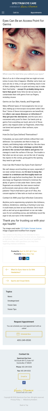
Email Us (24, 376)
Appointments (36, 13)
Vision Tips (30, 254)
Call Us (16, 13)
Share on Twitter (24, 258)
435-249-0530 (27, 367)
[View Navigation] (3, 12)
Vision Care (12, 305)
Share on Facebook (20, 258)
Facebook (24, 382)
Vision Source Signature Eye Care (24, 390)
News (24, 254)
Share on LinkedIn (27, 258)
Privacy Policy (15, 400)
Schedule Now (25, 334)
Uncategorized (13, 301)
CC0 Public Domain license (31, 228)
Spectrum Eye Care (23, 397)
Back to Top (24, 405)
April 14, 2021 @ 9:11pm (28, 251)
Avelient (34, 400)
